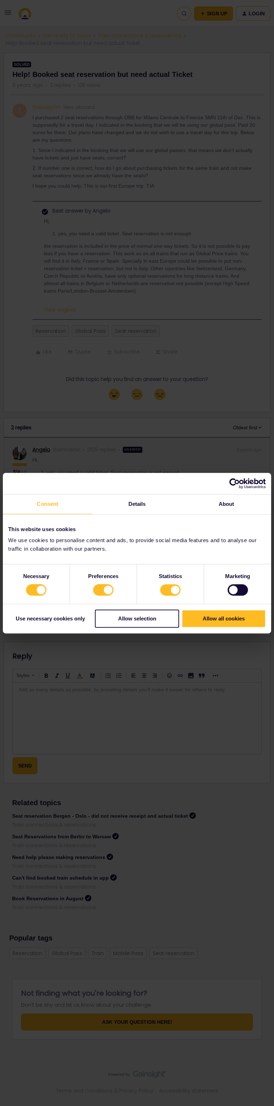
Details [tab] (137, 504)
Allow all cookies (224, 618)
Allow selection (137, 618)
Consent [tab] (47, 504)
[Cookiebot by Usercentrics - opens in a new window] (234, 483)
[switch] (103, 590)
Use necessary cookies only (50, 618)
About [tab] (226, 504)
